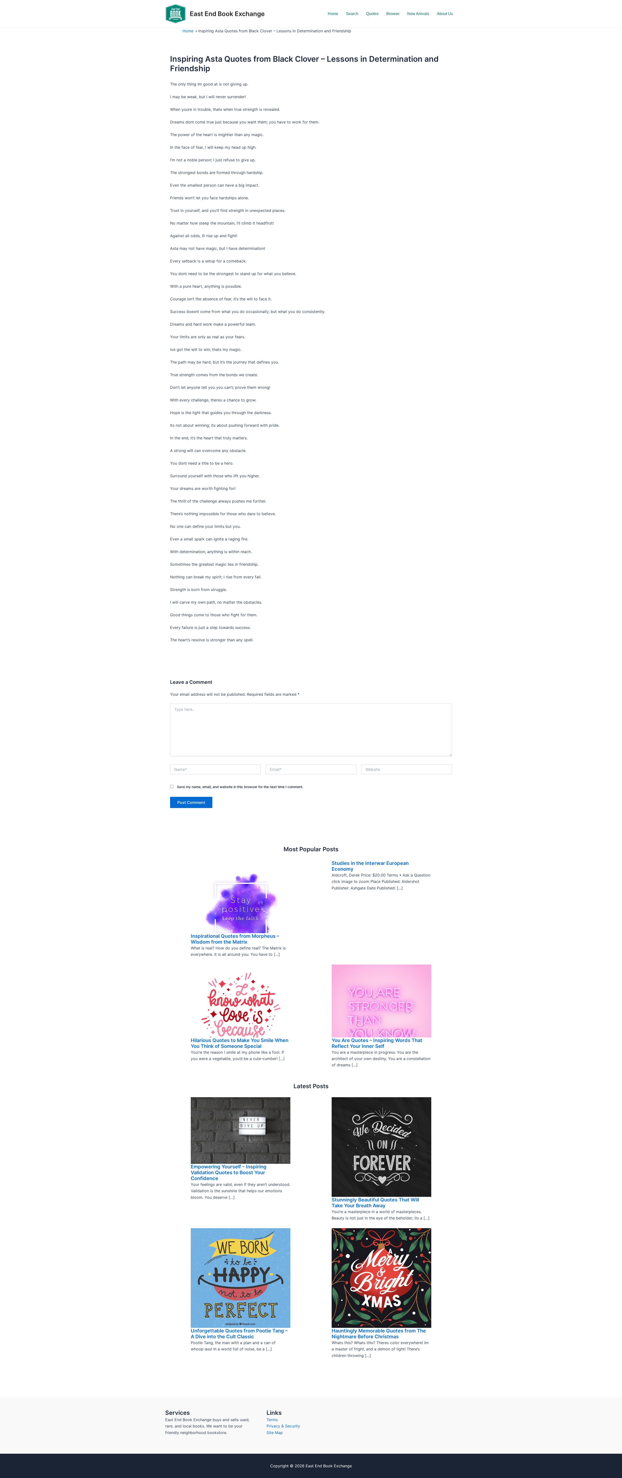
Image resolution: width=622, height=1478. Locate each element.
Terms (272, 1419)
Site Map (275, 1432)
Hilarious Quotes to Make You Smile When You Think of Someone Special (239, 1043)
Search (352, 14)
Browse (392, 14)
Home (333, 14)
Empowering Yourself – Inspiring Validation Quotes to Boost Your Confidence (229, 1172)
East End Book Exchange (227, 13)
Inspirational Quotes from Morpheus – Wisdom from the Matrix (235, 939)
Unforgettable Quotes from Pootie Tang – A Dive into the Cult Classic (239, 1333)
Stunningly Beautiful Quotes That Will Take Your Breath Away (375, 1202)
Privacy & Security (283, 1426)
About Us (445, 14)
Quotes (372, 14)
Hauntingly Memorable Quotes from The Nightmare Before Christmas (379, 1333)
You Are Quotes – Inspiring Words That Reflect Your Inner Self (377, 1043)
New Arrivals (418, 14)
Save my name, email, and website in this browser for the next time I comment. (240, 787)
